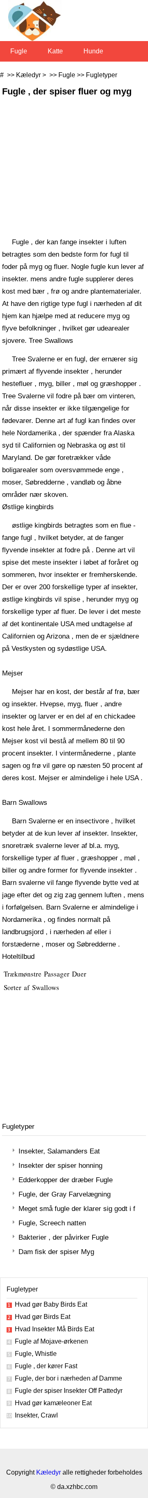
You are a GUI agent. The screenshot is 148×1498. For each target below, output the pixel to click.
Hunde (93, 51)
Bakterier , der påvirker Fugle (63, 1237)
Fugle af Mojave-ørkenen (51, 1341)
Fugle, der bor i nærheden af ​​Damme (68, 1378)
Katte (55, 51)
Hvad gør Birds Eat (42, 1316)
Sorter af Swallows (33, 987)
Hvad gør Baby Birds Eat (51, 1304)
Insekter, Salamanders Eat (59, 1151)
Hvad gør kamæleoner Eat (53, 1402)
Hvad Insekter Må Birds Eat (54, 1329)
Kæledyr (28, 74)
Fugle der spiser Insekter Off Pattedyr (69, 1390)
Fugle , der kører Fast (46, 1365)
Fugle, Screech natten (52, 1223)
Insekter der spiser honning (60, 1165)
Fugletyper (101, 74)
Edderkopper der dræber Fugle (65, 1180)
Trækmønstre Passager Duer (46, 974)
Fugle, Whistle (36, 1353)
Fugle (18, 51)
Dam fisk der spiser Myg (56, 1252)
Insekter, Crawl (36, 1415)
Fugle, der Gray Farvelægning (64, 1194)
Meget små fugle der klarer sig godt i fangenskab (77, 1209)
